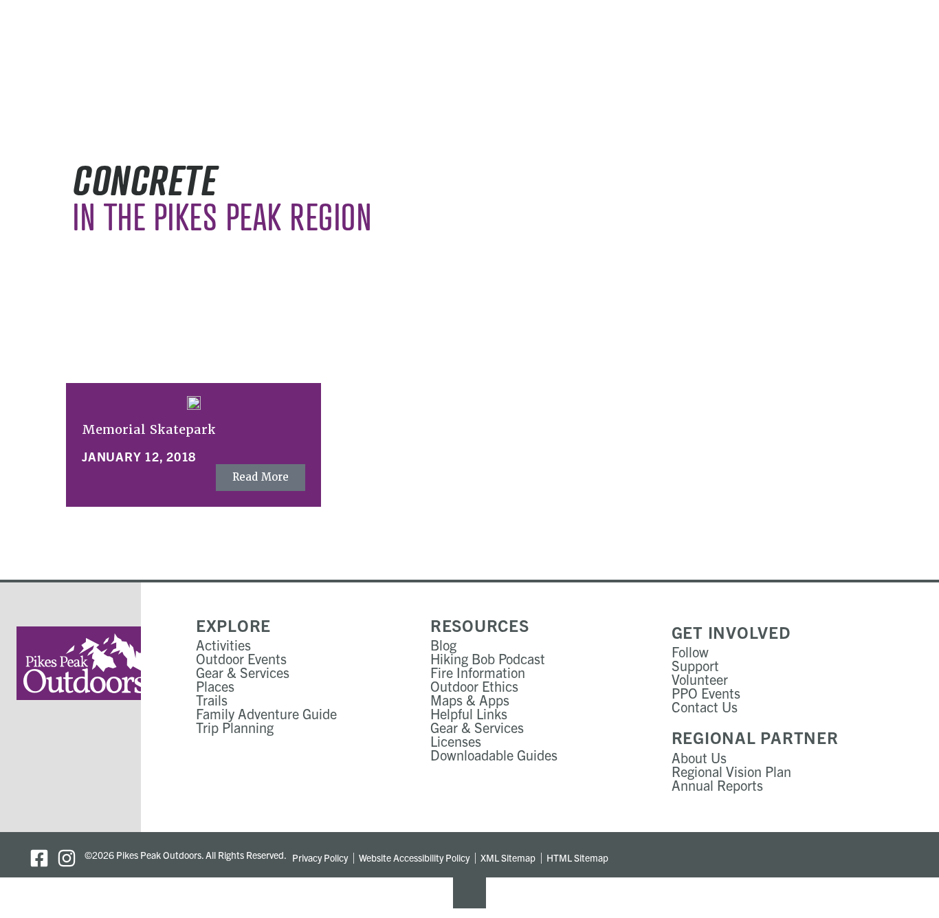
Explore (233, 625)
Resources (479, 625)
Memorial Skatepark (149, 429)
